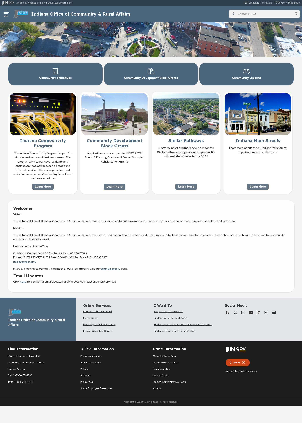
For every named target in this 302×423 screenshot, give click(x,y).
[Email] (266, 312)
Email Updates (161, 368)
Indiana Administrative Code (169, 381)
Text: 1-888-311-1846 (20, 381)
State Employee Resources (96, 388)
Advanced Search (90, 362)
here (23, 281)
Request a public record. (168, 311)
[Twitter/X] (235, 312)
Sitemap (85, 375)
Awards (157, 388)
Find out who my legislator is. (171, 318)
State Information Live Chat (24, 355)
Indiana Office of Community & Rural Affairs (80, 14)
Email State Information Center (26, 362)
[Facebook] (228, 312)
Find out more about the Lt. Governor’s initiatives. (183, 324)
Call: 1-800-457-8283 (20, 375)
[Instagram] (243, 312)
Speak (236, 362)
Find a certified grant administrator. (174, 330)
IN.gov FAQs (87, 381)
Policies (84, 368)
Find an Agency (16, 368)
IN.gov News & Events (165, 362)
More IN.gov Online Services (99, 324)
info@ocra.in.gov (24, 261)
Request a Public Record (97, 311)
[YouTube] (251, 312)
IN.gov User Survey (91, 355)
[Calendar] (274, 312)
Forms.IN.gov (90, 318)
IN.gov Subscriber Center (97, 330)
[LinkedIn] (258, 312)
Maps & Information (164, 355)
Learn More (43, 186)
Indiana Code (160, 375)
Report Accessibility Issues (241, 371)
